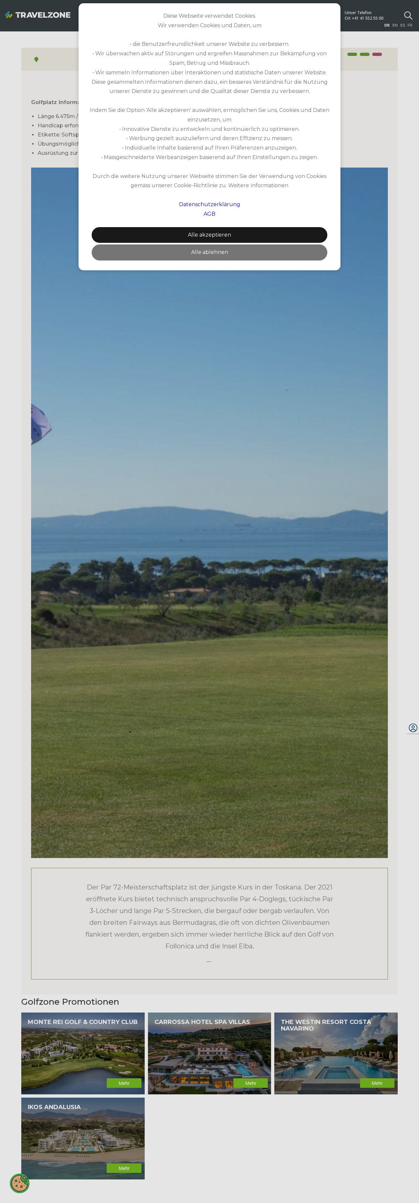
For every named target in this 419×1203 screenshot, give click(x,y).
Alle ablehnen (209, 252)
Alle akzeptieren (209, 235)
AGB (209, 214)
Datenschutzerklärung (209, 204)
